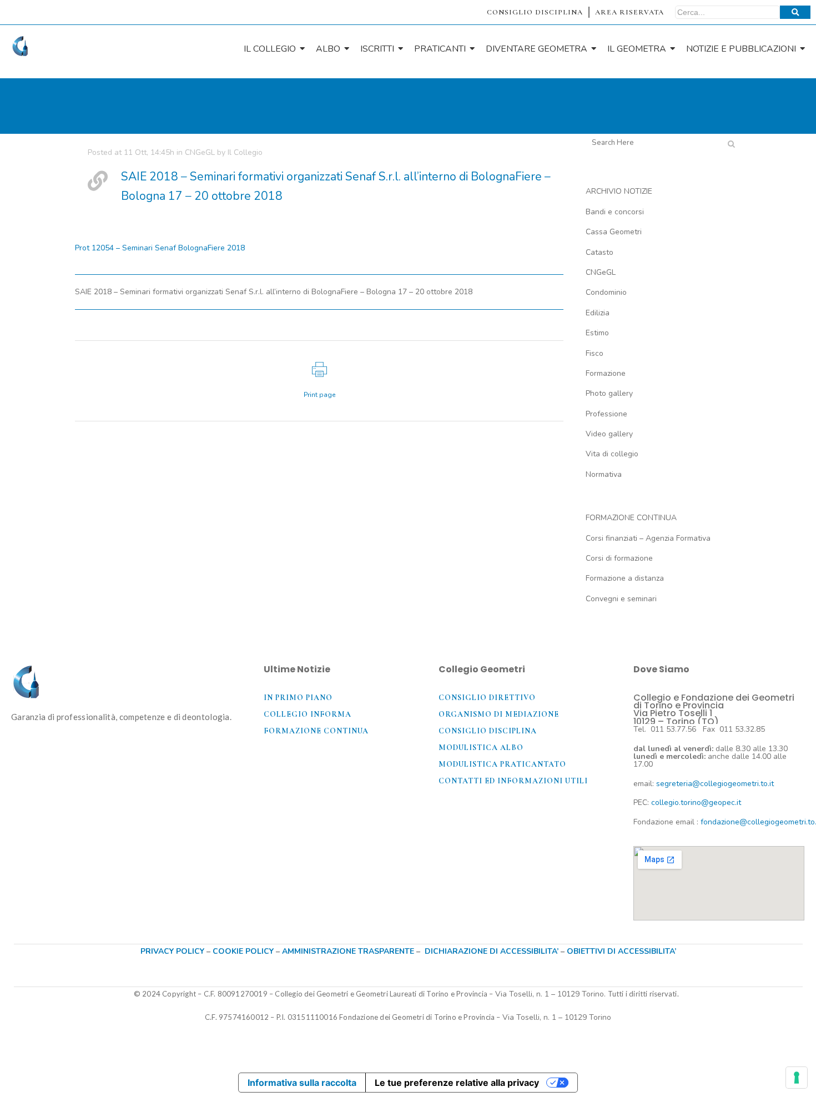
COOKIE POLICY (244, 951)
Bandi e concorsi (615, 212)
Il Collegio (245, 152)
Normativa (604, 474)
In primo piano (298, 697)
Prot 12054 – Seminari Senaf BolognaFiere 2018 (160, 248)
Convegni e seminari (621, 598)
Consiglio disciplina (488, 731)
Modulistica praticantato (502, 764)
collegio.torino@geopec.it (696, 802)
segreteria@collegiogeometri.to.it (715, 783)
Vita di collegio (612, 454)
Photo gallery (609, 393)
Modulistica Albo (481, 747)
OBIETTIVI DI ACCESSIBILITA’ (621, 951)
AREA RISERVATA (629, 12)
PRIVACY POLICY (172, 951)
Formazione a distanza (625, 578)
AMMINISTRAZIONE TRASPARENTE (348, 951)
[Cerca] (795, 12)
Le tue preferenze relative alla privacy (457, 1082)
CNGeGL (200, 152)
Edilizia (598, 313)
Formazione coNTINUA (316, 731)
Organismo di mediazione (499, 714)
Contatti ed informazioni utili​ (513, 781)
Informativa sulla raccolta (302, 1082)
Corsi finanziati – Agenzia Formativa (648, 538)
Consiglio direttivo (487, 697)
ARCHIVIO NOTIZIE (619, 191)
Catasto (599, 252)
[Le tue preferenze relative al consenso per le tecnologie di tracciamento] (796, 1077)
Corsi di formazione (619, 558)
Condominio (606, 292)
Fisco (594, 353)
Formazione (606, 373)
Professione (606, 414)
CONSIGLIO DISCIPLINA (535, 12)
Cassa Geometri (614, 232)
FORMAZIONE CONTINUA (631, 517)
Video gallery (609, 434)
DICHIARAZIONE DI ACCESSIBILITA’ (491, 951)
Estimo (597, 333)
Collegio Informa (307, 714)
